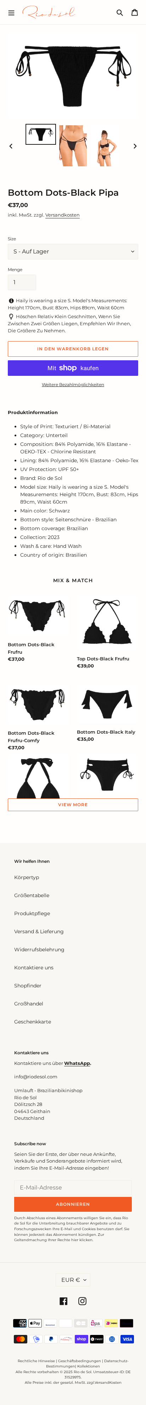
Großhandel (28, 1003)
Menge (15, 269)
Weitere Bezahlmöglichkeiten (73, 384)
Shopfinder (27, 985)
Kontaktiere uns (34, 967)
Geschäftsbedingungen (79, 1361)
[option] (41, 134)
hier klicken (81, 1240)
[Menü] (11, 12)
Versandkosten (62, 215)
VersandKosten (108, 1382)
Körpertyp (26, 877)
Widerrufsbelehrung (39, 949)
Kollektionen (88, 1366)
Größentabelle (31, 895)
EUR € (70, 1280)
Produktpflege (32, 913)
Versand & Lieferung (39, 931)
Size (12, 238)
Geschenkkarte (32, 1022)
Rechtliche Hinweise (36, 1361)
